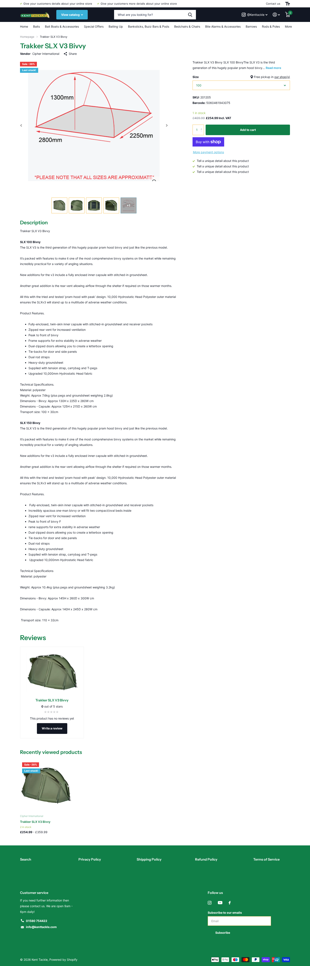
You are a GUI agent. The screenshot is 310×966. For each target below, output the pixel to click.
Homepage (27, 36)
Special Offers (94, 26)
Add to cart (248, 130)
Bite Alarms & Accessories (223, 26)
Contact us (273, 3)
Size (241, 77)
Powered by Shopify (63, 959)
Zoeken (190, 14)
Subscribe (223, 932)
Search (25, 859)
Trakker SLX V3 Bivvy (35, 821)
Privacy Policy (89, 859)
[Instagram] (210, 903)
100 (198, 85)
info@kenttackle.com (41, 927)
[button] (21, 125)
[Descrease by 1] (202, 133)
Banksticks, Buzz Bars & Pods (148, 26)
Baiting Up (116, 26)
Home (24, 26)
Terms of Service (266, 859)
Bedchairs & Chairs (187, 26)
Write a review (52, 728)
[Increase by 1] (202, 126)
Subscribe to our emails (225, 912)
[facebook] (230, 903)
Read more (273, 68)
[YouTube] (220, 903)
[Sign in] (276, 14)
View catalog (70, 14)
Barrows (251, 26)
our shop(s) (282, 77)
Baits (36, 26)
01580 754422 (36, 921)
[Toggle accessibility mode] (287, 3)
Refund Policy (206, 859)
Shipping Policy (149, 859)
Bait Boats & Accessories (62, 26)
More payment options (208, 152)
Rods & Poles (271, 26)
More (288, 26)
